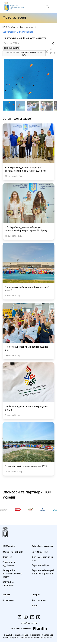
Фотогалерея (27, 27)
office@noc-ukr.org (28, 623)
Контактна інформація (9, 583)
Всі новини (8, 600)
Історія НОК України (13, 552)
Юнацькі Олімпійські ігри (42, 558)
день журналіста (11, 48)
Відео (35, 605)
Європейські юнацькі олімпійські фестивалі (43, 572)
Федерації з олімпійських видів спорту (12, 573)
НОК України (9, 27)
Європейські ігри (40, 565)
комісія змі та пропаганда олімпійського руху (24, 53)
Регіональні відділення (9, 564)
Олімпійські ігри (40, 552)
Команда (7, 557)
